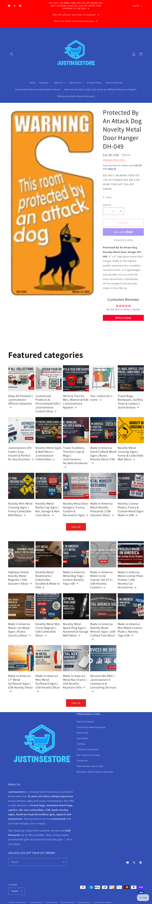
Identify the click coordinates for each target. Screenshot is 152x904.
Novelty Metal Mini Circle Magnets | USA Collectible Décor (47, 629)
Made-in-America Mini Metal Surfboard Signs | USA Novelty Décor (47, 681)
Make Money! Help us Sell (90, 766)
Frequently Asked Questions (91, 727)
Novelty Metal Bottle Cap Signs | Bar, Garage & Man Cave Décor (47, 509)
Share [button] (109, 197)
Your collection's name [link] (101, 398)
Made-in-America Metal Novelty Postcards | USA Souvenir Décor (101, 509)
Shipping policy (84, 902)
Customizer (82, 760)
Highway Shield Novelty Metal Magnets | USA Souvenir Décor (18, 577)
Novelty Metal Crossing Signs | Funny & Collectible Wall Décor (131, 453)
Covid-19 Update (85, 721)
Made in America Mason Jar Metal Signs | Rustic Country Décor (19, 629)
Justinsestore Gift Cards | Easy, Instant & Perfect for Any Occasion (20, 453)
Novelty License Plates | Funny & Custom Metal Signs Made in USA (131, 509)
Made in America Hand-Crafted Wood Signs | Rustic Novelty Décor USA (103, 453)
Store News (82, 738)
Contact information (103, 902)
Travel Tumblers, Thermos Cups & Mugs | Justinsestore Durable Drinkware (75, 455)
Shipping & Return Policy (114, 160)
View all (76, 526)
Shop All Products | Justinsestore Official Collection (20, 399)
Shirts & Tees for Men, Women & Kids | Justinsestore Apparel (76, 401)
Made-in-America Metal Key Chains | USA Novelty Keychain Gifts (75, 681)
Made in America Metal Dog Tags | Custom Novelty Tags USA (74, 577)
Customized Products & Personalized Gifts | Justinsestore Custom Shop (48, 403)
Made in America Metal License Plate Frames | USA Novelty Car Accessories (130, 579)
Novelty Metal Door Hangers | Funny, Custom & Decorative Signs (75, 509)
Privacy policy (52, 902)
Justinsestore (21, 902)
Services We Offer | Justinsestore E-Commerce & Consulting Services (103, 681)
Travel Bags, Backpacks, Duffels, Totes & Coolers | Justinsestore (131, 401)
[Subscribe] (63, 862)
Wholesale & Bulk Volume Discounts (95, 771)
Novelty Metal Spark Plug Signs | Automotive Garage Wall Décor (75, 629)
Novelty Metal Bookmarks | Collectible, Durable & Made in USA (47, 579)
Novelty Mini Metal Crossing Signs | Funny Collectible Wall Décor (20, 509)
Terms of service (67, 902)
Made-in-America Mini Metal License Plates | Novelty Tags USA (130, 629)
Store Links (82, 732)
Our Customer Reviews (88, 754)
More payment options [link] (123, 240)
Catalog (81, 743)
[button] (11, 54)
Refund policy (36, 902)
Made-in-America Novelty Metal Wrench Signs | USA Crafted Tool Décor (102, 629)
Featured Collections (87, 749)
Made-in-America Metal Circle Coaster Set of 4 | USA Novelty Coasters (101, 579)
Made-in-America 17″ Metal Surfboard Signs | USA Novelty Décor (20, 681)
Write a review (123, 317)
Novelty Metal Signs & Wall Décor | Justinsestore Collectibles (48, 453)
